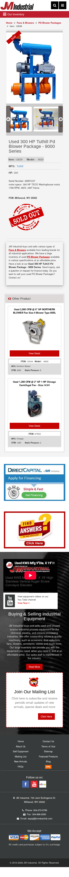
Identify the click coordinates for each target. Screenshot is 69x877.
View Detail (34, 353)
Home (9, 22)
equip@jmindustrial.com (40, 818)
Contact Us (48, 741)
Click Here (46, 716)
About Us (20, 746)
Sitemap (48, 751)
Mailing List (21, 756)
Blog (48, 761)
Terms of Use (48, 746)
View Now (23, 603)
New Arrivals (20, 761)
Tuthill (20, 166)
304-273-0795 (40, 810)
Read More (34, 666)
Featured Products (48, 756)
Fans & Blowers (25, 22)
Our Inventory (15, 14)
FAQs (21, 766)
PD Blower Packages (49, 22)
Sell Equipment (20, 751)
